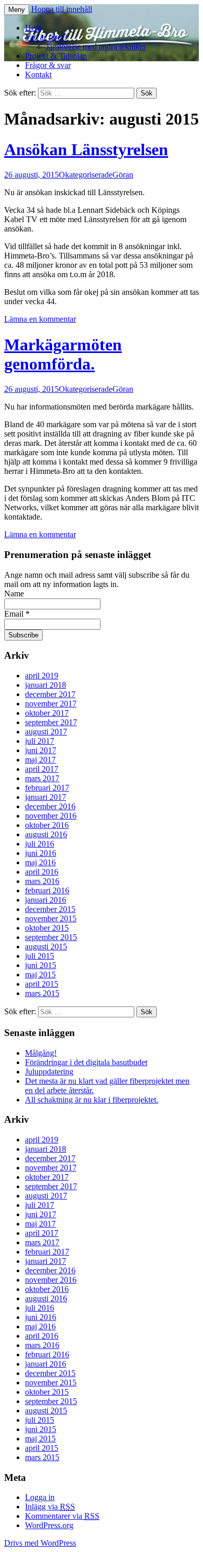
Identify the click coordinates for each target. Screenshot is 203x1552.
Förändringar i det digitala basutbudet (86, 1062)
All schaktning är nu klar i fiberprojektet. (91, 1099)
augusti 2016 (46, 834)
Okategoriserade (85, 174)
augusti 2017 (46, 731)
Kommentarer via (62, 1516)
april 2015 (41, 983)
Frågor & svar (48, 65)
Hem (33, 27)
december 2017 (50, 694)
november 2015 (51, 918)
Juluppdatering (49, 1071)
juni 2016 (40, 853)
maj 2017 (40, 759)
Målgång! (41, 1053)
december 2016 (50, 806)
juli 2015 (39, 955)
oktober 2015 (47, 927)
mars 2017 (42, 778)
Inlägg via (50, 1506)
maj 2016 (40, 862)
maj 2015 (40, 974)
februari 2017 (47, 787)
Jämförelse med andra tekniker (96, 46)
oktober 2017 (47, 713)
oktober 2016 (47, 825)
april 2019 (41, 675)
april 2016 (41, 871)
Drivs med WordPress (40, 1543)
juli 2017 (39, 741)
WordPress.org (49, 1525)
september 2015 (51, 937)
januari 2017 (45, 797)
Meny (16, 9)
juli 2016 (39, 843)
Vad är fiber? (46, 37)
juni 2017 (40, 750)
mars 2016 (42, 881)
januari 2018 (45, 684)
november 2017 (51, 703)
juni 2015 (40, 965)
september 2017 (51, 722)
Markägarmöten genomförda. (63, 354)
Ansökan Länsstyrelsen (86, 149)
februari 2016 (47, 890)
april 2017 (41, 769)
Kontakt (38, 74)
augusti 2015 (46, 946)
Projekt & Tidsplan (56, 55)
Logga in (40, 1497)
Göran (122, 174)
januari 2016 (45, 899)
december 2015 (50, 909)
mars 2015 (42, 993)
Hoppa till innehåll (61, 9)
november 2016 (51, 815)
